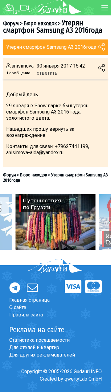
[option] (55, 222)
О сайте (17, 307)
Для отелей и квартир (34, 347)
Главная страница (29, 300)
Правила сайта (26, 315)
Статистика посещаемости (39, 340)
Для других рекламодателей (42, 355)
